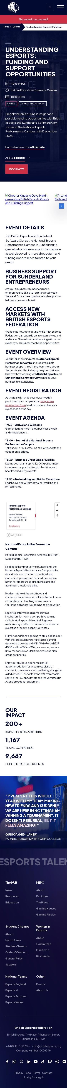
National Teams (16, 976)
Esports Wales (14, 1002)
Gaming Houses (46, 908)
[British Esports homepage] (13, 7)
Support (10, 964)
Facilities (42, 896)
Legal (28, 1072)
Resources (12, 896)
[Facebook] (7, 1061)
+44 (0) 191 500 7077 (18, 1046)
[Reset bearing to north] (57, 515)
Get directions (14, 526)
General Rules (14, 958)
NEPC (40, 882)
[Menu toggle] (59, 8)
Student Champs (17, 926)
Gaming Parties (46, 914)
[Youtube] (36, 1061)
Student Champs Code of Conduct (16, 949)
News (8, 890)
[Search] (50, 7)
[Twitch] (50, 1061)
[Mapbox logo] (14, 535)
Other (40, 976)
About (40, 890)
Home (6, 26)
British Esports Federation (33, 1027)
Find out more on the (25, 147)
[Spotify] (64, 1061)
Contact (47, 1072)
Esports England (15, 984)
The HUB (11, 882)
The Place (42, 902)
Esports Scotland (16, 996)
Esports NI (11, 990)
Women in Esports (43, 928)
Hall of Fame (13, 940)
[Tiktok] (43, 1061)
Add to (15, 157)
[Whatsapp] (57, 1061)
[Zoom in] (57, 505)
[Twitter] (21, 1061)
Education (12, 902)
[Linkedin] (28, 1061)
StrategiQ (38, 1077)
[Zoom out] (57, 510)
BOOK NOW (16, 169)
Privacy (19, 1072)
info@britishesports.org (46, 1046)
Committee (43, 943)
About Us (42, 990)
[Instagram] (14, 1061)
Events (16, 26)
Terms (36, 1072)
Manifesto (42, 949)
